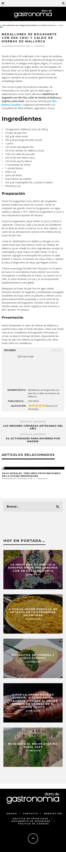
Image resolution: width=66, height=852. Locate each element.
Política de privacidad (30, 819)
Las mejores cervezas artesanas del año (33, 427)
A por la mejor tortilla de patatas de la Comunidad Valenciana (33, 612)
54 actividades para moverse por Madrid (33, 440)
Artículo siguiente (33, 434)
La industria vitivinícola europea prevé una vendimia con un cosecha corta (33, 567)
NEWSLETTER (53, 814)
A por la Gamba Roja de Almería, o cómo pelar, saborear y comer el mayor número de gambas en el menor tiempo (33, 701)
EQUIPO (12, 814)
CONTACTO (30, 814)
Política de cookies (33, 824)
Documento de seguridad (31, 821)
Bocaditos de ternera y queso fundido (33, 657)
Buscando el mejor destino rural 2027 (33, 745)
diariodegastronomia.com (16, 46)
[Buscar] (63, 3)
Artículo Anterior (33, 422)
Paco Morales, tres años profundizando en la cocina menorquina (31, 474)
